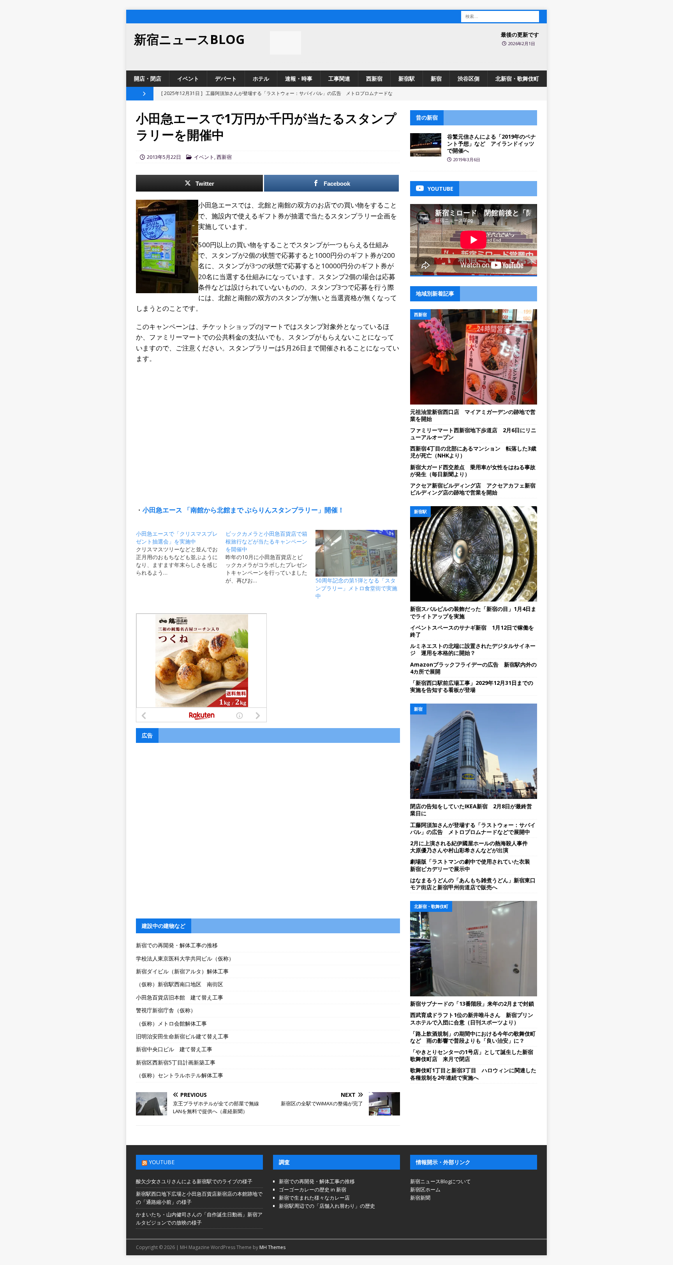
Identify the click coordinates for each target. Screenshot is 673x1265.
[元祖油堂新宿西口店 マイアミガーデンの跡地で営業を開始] (473, 357)
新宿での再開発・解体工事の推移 (177, 945)
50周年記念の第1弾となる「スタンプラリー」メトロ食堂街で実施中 (356, 588)
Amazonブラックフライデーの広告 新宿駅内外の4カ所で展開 (473, 668)
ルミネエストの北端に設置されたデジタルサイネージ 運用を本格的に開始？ (473, 649)
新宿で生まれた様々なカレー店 (314, 1197)
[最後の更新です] (285, 43)
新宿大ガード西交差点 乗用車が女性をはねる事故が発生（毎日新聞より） (473, 470)
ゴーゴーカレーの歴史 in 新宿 (312, 1189)
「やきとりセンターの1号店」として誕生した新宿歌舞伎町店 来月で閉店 (471, 1055)
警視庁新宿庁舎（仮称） (166, 1010)
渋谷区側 (468, 78)
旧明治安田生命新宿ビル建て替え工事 (182, 1036)
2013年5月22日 (164, 156)
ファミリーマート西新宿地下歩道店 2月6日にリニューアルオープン (473, 433)
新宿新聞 (420, 1197)
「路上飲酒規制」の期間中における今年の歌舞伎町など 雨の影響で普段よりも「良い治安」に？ (473, 1037)
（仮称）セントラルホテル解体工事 (179, 1075)
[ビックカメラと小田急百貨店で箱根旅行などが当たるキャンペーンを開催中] (270, 557)
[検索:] (500, 15)
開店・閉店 (147, 78)
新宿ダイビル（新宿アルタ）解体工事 (182, 971)
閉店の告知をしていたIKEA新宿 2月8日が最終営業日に (471, 809)
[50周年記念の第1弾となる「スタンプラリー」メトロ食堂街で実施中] (356, 553)
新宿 (436, 78)
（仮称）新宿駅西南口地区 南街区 (179, 984)
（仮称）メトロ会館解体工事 (171, 1023)
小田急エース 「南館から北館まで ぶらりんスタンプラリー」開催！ (243, 509)
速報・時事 (298, 78)
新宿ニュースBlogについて (440, 1181)
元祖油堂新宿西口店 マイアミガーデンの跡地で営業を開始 (473, 415)
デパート (226, 78)
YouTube (161, 1162)
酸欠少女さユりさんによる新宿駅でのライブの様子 (194, 1181)
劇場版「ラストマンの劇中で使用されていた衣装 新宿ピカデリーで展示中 (473, 865)
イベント (188, 78)
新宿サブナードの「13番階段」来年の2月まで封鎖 (472, 1003)
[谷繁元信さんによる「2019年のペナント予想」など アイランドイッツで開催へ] (425, 145)
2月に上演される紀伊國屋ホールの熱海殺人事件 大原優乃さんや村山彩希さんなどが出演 (471, 846)
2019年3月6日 (466, 159)
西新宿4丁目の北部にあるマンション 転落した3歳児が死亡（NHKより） (473, 452)
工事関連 (339, 78)
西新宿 (374, 78)
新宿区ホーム (425, 1189)
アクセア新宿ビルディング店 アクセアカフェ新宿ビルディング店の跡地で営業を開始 (473, 489)
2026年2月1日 (521, 43)
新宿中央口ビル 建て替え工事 (174, 1049)
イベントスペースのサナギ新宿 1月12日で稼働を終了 (472, 631)
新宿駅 (406, 78)
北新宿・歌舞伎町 (517, 78)
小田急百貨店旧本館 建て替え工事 (179, 997)
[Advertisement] (268, 425)
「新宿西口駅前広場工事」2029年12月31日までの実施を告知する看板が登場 (471, 686)
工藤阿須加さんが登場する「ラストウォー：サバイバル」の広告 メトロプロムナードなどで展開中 (473, 828)
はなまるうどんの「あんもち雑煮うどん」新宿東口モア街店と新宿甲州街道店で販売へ (473, 883)
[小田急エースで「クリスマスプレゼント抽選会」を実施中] (181, 553)
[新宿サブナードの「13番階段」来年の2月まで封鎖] (473, 948)
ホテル (261, 78)
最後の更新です (520, 34)
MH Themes (272, 1247)
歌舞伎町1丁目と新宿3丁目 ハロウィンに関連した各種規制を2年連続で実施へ (473, 1073)
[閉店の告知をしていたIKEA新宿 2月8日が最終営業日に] (473, 751)
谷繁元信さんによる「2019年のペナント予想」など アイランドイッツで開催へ (491, 143)
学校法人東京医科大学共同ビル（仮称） (185, 958)
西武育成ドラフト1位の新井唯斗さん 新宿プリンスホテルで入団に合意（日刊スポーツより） (471, 1018)
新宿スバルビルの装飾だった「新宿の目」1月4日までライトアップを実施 (473, 612)
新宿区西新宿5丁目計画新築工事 (175, 1062)
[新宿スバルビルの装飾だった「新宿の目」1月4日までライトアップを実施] (473, 554)
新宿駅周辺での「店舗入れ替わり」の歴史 (327, 1205)
